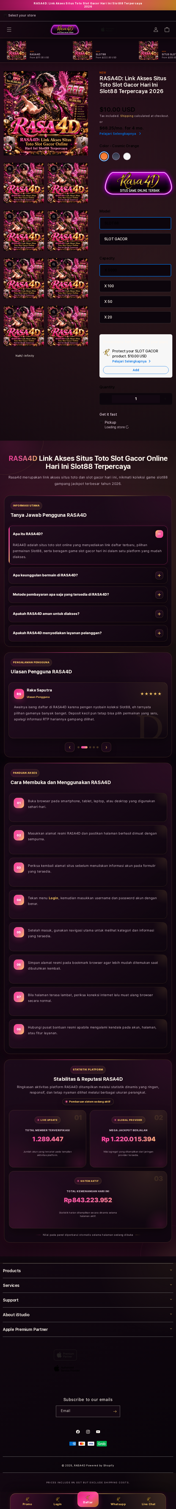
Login (58, 1504)
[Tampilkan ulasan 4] (94, 747)
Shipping (127, 116)
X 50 (108, 301)
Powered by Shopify (100, 1465)
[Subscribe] (115, 1411)
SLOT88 (111, 223)
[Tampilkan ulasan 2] (82, 747)
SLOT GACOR (115, 239)
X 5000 (110, 270)
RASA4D (79, 1465)
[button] (9, 29)
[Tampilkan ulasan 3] (88, 747)
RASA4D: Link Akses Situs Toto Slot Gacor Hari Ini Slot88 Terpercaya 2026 (88, 5)
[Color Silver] (127, 156)
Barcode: (135, 98)
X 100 (109, 286)
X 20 (108, 317)
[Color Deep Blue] (116, 156)
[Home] (65, 29)
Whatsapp (118, 1504)
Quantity (107, 387)
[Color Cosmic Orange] (104, 156)
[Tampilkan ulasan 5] (97, 747)
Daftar (88, 1502)
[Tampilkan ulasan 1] (78, 747)
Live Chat (149, 1504)
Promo (27, 1504)
